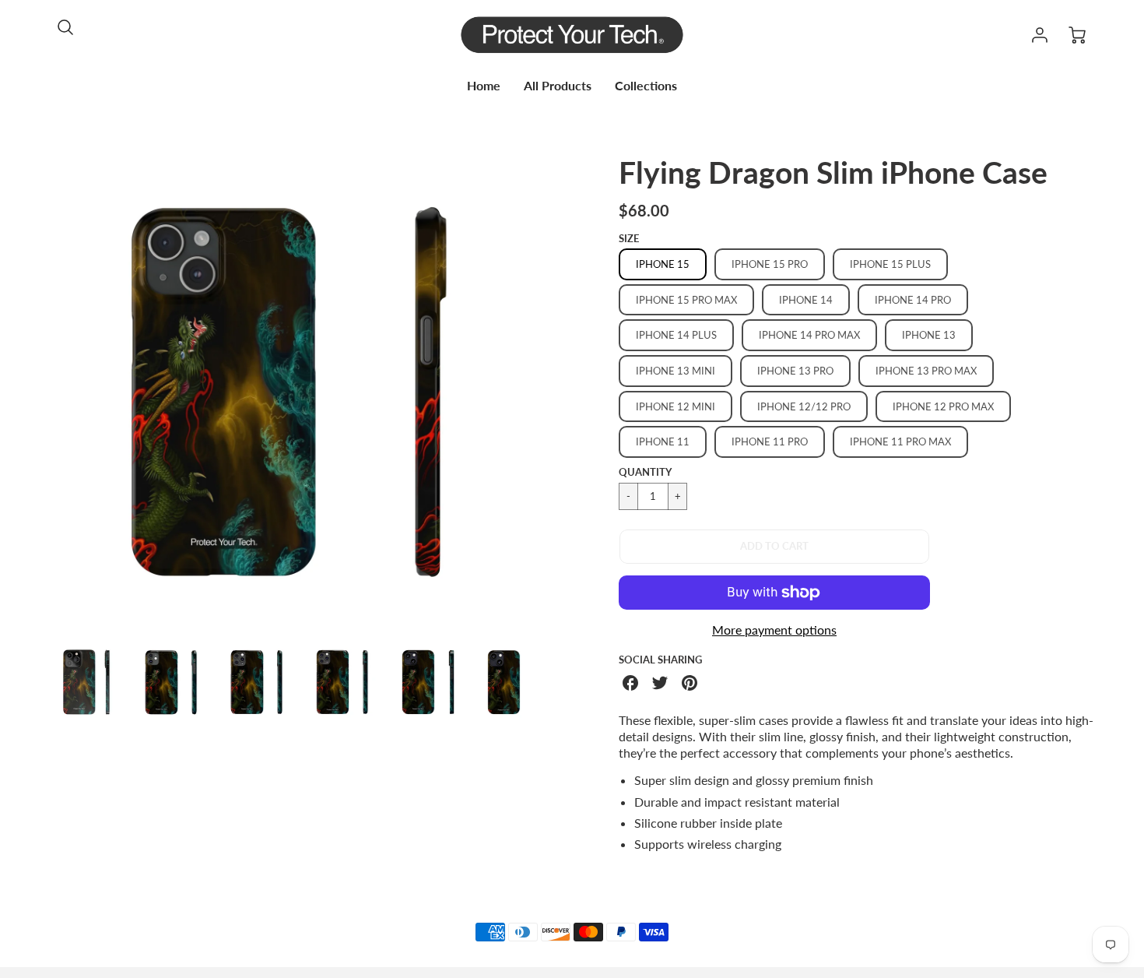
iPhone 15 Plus (890, 264)
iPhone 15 (663, 264)
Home (483, 85)
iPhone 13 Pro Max (926, 370)
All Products (557, 85)
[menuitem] (483, 86)
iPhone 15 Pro (770, 264)
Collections (646, 85)
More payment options (774, 629)
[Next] (537, 391)
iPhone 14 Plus (676, 335)
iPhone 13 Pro (795, 370)
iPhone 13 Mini (675, 370)
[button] (774, 546)
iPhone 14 (806, 300)
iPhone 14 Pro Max (809, 335)
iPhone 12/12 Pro (804, 406)
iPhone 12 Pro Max (943, 406)
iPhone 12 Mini (675, 406)
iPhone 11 (663, 441)
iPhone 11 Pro (770, 441)
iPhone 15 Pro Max (686, 300)
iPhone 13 (929, 335)
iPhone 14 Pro (913, 300)
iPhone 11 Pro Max (900, 441)
